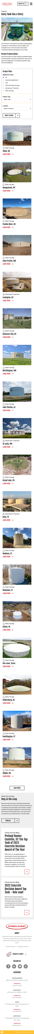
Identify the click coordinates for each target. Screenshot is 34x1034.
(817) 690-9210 (17, 1011)
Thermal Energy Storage (12, 85)
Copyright (21, 1032)
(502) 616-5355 (17, 985)
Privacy (25, 1032)
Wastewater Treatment (12, 88)
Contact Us (17, 983)
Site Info (17, 1032)
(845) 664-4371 (17, 1025)
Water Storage (9, 90)
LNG (6, 83)
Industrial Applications (11, 80)
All (6, 77)
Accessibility (30, 1032)
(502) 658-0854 (17, 997)
